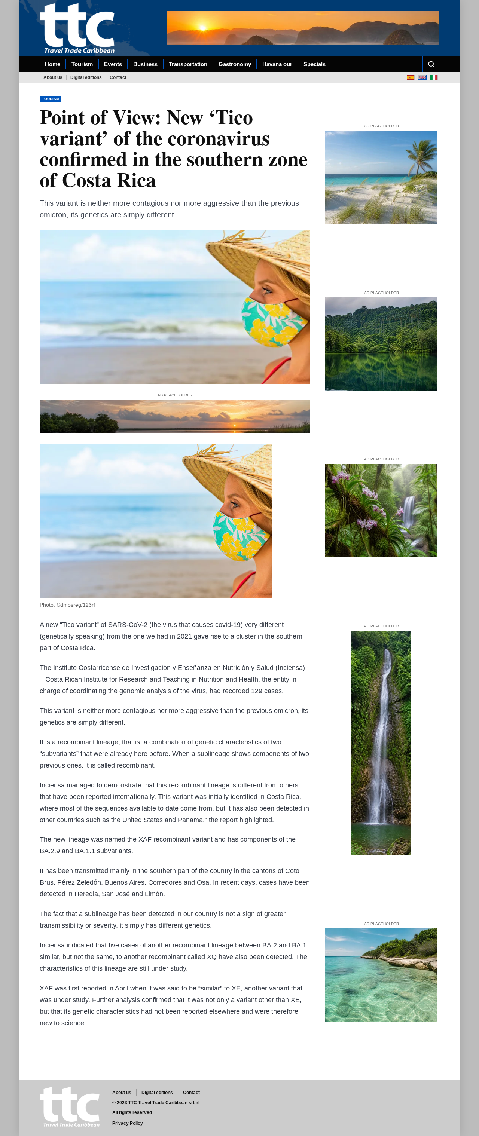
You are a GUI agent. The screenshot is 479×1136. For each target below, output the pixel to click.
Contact (118, 77)
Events (113, 64)
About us (52, 77)
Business (145, 64)
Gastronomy (235, 64)
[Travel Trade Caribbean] (79, 28)
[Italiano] (433, 77)
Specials (314, 64)
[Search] (431, 64)
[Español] (410, 77)
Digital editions (86, 77)
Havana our (277, 64)
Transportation (188, 64)
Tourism (82, 64)
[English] (422, 77)
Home (52, 64)
